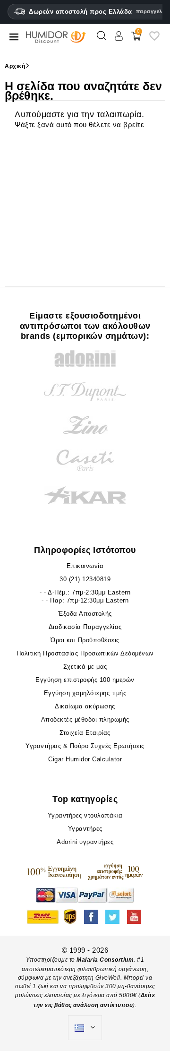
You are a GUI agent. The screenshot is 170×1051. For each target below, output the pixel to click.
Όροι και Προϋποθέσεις (85, 640)
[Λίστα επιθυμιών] (154, 39)
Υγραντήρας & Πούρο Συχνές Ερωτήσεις (85, 745)
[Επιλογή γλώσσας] (85, 1027)
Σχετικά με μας (85, 666)
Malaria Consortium (105, 959)
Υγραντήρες (85, 828)
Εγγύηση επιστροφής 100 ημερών (85, 679)
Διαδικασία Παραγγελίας (85, 626)
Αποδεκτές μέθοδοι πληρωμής (85, 719)
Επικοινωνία (85, 565)
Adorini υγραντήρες (85, 841)
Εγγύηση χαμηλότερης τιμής (85, 693)
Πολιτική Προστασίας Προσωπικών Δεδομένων (85, 653)
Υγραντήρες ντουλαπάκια (85, 815)
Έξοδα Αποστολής (85, 613)
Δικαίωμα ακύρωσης (85, 706)
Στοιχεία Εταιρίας (85, 732)
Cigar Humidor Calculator (85, 759)
